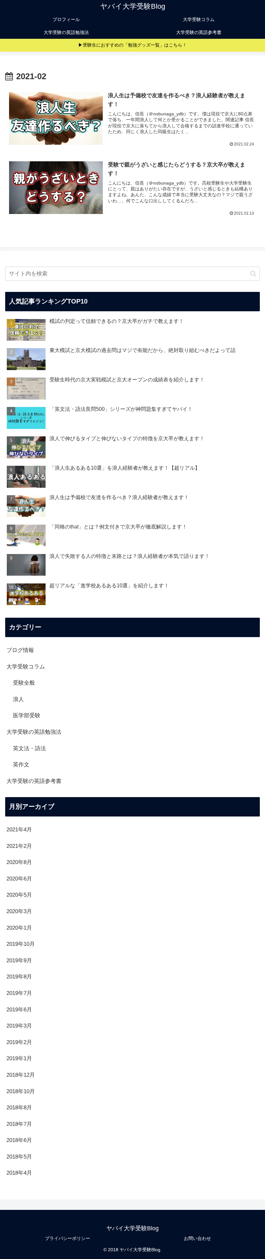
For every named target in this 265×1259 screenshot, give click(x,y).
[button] (253, 273)
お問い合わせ (197, 1238)
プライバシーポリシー (67, 1238)
